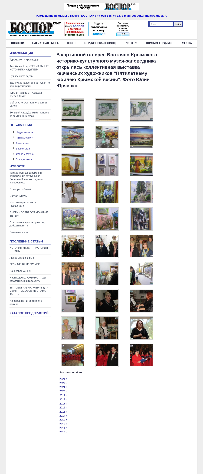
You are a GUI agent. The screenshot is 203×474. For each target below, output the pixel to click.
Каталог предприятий (29, 313)
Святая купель (18, 196)
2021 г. (63, 387)
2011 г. (63, 428)
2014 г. (63, 415)
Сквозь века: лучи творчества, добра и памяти (27, 224)
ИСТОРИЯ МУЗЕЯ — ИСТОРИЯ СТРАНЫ (29, 249)
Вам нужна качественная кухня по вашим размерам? (30, 84)
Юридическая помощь (101, 43)
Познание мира (19, 232)
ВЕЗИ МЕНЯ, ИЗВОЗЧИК (25, 264)
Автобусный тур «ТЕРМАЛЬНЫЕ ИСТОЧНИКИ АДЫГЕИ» (29, 68)
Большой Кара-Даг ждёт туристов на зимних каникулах (29, 114)
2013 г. (63, 420)
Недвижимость (24, 132)
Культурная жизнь (45, 43)
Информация (21, 53)
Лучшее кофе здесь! (21, 76)
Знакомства (23, 148)
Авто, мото (22, 143)
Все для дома (24, 159)
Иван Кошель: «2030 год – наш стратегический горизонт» (28, 279)
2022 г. (63, 383)
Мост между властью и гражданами (23, 204)
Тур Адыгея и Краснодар (24, 59)
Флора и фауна (25, 154)
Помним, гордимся (160, 43)
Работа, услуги (24, 137)
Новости (17, 43)
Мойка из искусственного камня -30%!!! (28, 104)
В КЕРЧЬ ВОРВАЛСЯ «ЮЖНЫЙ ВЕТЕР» (29, 214)
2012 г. (63, 424)
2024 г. (63, 379)
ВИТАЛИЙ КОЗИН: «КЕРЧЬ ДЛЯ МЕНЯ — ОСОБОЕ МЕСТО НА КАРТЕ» (29, 291)
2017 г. (63, 403)
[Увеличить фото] (72, 120)
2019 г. (63, 395)
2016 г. (63, 407)
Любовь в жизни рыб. (22, 257)
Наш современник (20, 271)
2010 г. (63, 432)
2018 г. (63, 399)
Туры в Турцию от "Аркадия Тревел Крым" (26, 94)
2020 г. (63, 391)
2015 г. (63, 411)
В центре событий (20, 189)
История (131, 43)
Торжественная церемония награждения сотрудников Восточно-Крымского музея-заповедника (26, 177)
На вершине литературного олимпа (26, 302)
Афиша (186, 43)
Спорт (71, 43)
